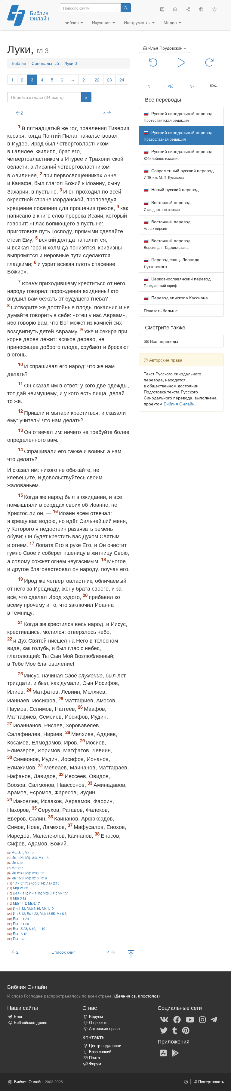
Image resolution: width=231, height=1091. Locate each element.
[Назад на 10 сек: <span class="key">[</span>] (153, 62)
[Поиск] (126, 7)
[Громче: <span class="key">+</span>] (170, 86)
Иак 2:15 (52, 883)
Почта (94, 1057)
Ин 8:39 (17, 872)
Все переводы (163, 341)
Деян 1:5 (20, 893)
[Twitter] (164, 1030)
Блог (18, 1016)
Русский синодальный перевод (178, 116)
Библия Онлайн (39, 15)
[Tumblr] (174, 1030)
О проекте (98, 1022)
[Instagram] (202, 1019)
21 (84, 80)
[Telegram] (214, 1019)
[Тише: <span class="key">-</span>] (149, 86)
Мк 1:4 (30, 852)
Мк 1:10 (48, 908)
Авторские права (104, 1028)
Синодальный (45, 63)
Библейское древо (30, 1022)
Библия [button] (72, 22)
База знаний (100, 1051)
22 (97, 80)
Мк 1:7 (63, 893)
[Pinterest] (185, 1030)
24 (121, 80)
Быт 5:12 (20, 933)
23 (109, 80)
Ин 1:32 (19, 908)
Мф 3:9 (31, 872)
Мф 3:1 (17, 852)
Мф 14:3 (19, 903)
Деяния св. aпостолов (137, 996)
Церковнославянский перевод (177, 282)
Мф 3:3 (31, 857)
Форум (95, 1063)
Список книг (63, 952)
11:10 (41, 928)
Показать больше (161, 310)
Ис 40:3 (17, 862)
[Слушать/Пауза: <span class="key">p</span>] (181, 62)
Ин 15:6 (17, 878)
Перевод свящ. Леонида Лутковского (171, 262)
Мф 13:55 (47, 913)
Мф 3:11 (49, 893)
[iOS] (163, 1052)
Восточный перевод (167, 205)
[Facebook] (177, 1019)
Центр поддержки (105, 1045)
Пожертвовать (210, 1081)
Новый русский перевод (174, 189)
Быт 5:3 (19, 938)
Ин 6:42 (19, 913)
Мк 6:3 (61, 913)
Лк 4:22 (32, 913)
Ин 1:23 (17, 857)
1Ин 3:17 (20, 883)
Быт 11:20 (21, 923)
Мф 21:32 (20, 887)
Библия (19, 63)
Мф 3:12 (19, 898)
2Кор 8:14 (36, 883)
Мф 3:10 (31, 878)
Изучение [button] (102, 22)
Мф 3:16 (33, 908)
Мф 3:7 (17, 867)
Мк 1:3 (43, 857)
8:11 (41, 872)
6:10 (32, 928)
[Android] (175, 1052)
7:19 (43, 878)
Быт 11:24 (21, 918)
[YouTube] (190, 1019)
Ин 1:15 (35, 893)
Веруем (96, 1016)
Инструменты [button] (138, 22)
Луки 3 (70, 63)
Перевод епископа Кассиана (179, 298)
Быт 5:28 (20, 928)
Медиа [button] (171, 22)
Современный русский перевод (179, 173)
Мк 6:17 (34, 903)
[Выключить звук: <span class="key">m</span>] (192, 86)
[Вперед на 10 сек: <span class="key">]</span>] (209, 62)
